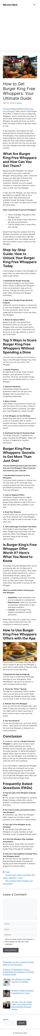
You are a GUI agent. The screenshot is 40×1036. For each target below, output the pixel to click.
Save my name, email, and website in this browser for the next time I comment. (19, 941)
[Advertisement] (20, 30)
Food (7, 872)
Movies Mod (10, 4)
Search (5, 1019)
